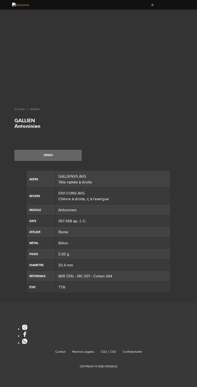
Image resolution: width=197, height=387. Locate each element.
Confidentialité (132, 352)
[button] (149, 5)
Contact (60, 352)
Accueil (19, 109)
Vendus (34, 109)
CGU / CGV (108, 352)
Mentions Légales (83, 352)
